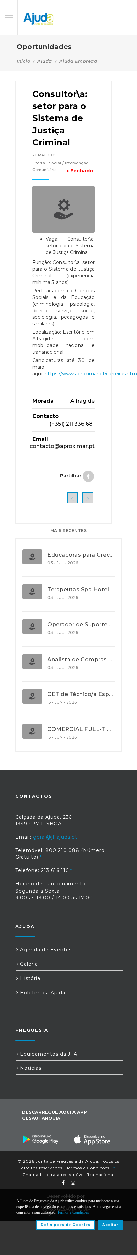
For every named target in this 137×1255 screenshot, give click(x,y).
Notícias (29, 1068)
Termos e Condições (87, 1167)
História (29, 978)
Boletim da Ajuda (41, 993)
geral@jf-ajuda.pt (55, 837)
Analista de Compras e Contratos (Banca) (81, 659)
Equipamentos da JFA (47, 1054)
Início (23, 60)
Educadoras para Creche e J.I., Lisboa (81, 555)
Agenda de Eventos (45, 950)
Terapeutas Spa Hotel (78, 589)
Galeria (28, 964)
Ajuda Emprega (78, 60)
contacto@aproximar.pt (62, 446)
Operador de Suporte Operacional (81, 624)
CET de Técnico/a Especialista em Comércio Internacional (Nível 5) (81, 694)
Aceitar (110, 1225)
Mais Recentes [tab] (68, 530)
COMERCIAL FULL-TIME (81, 729)
